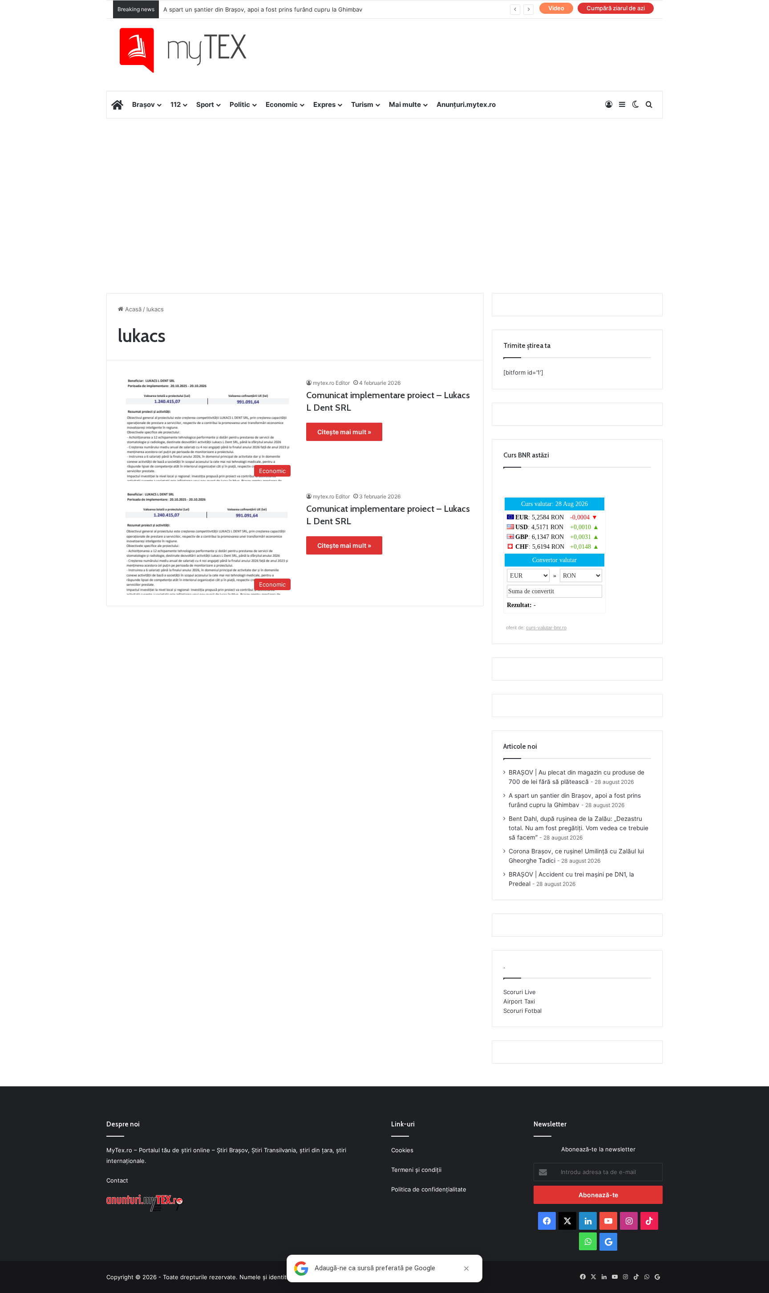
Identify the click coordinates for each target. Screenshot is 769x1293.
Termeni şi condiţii (416, 1169)
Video (556, 8)
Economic (282, 104)
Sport (205, 104)
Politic (240, 104)
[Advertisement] (384, 189)
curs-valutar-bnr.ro (546, 627)
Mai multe (405, 104)
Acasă (132, 309)
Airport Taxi (519, 1001)
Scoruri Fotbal (522, 1010)
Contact (117, 1180)
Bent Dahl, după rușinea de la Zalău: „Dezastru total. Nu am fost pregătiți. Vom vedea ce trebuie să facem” (578, 828)
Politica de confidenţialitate (428, 1189)
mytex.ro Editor (331, 382)
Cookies (402, 1150)
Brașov (143, 104)
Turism (362, 104)
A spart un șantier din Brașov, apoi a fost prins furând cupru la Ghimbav (262, 9)
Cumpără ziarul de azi (616, 8)
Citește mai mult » (344, 432)
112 (175, 104)
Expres (324, 104)
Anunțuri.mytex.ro (466, 104)
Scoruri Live (519, 991)
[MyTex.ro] (191, 50)
